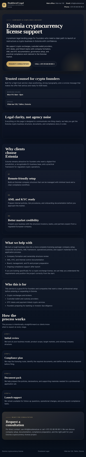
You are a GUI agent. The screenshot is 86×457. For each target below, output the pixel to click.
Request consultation (19, 64)
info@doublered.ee (31, 429)
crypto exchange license (43, 271)
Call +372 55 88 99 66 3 (44, 64)
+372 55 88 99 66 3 (53, 429)
